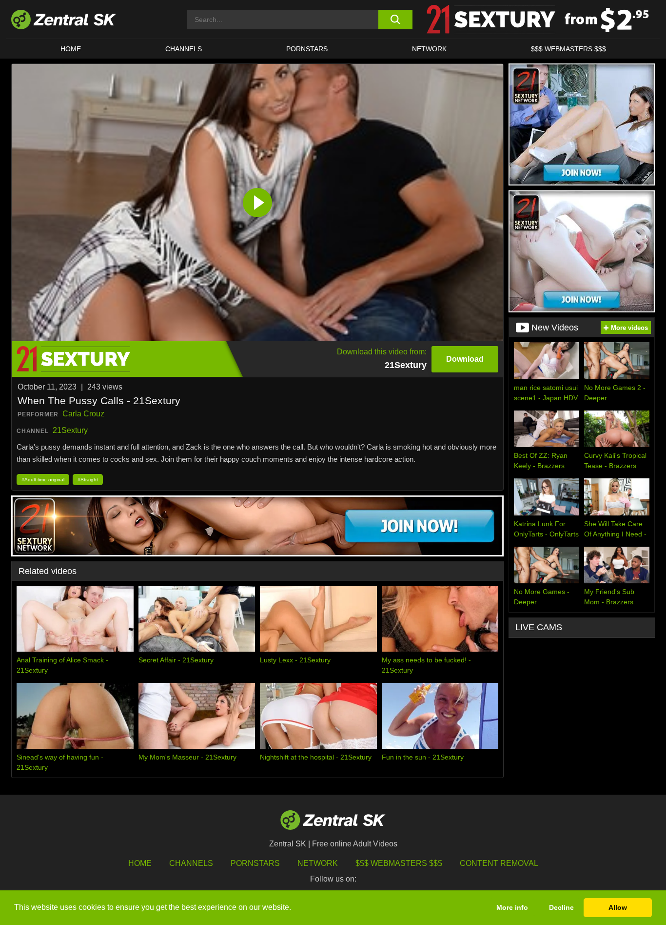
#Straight (88, 479)
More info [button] (512, 907)
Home (70, 49)
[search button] (395, 19)
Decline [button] (561, 907)
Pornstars (307, 49)
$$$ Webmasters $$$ (568, 49)
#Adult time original (42, 479)
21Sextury (70, 430)
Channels (183, 49)
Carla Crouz (83, 414)
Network (429, 49)
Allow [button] (617, 907)
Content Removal (499, 863)
